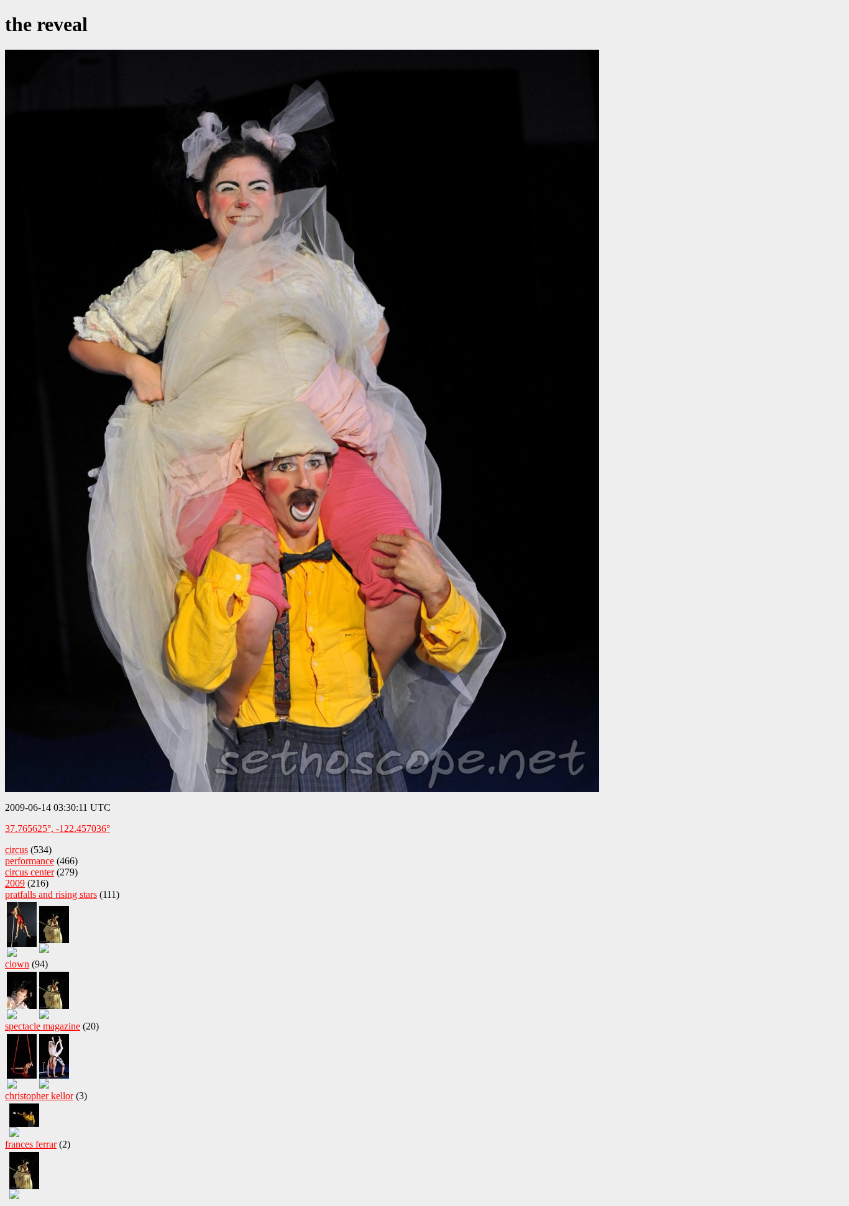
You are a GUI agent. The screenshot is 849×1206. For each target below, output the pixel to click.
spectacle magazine (42, 1026)
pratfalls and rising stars (51, 894)
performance (29, 861)
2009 (15, 883)
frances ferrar (31, 1144)
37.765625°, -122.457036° (57, 828)
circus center (29, 872)
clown (17, 964)
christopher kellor (39, 1095)
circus (16, 849)
